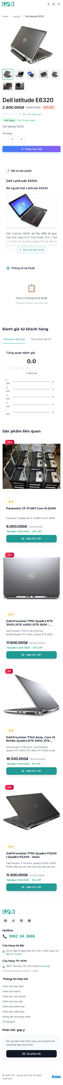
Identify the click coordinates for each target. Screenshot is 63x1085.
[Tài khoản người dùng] (48, 4)
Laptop (16, 16)
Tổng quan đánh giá (14, 339)
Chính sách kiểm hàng (13, 1011)
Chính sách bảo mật (12, 1001)
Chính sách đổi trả (11, 991)
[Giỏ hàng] (53, 4)
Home (5, 16)
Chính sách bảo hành (13, 986)
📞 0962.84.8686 (18, 936)
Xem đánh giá (34, 114)
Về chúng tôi (8, 1021)
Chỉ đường (16, 954)
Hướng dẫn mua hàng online (16, 1016)
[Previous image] (8, 45)
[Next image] (55, 45)
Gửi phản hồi (33, 1053)
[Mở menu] (59, 4)
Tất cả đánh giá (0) (41, 339)
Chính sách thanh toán (13, 1006)
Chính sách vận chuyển (14, 996)
